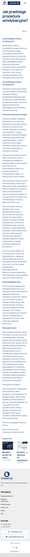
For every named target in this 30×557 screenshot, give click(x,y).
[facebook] (13, 547)
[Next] (27, 452)
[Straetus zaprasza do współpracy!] (22, 446)
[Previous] (3, 452)
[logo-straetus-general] (7, 472)
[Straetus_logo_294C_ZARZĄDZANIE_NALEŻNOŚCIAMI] (4, 2)
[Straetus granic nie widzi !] (7, 446)
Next (24, 31)
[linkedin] (16, 547)
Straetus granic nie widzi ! (6, 455)
